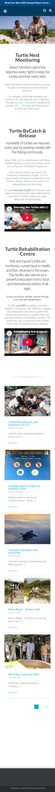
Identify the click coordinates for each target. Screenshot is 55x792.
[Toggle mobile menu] (50, 10)
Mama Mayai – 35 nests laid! (24, 609)
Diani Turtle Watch (27, 102)
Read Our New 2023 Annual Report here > (27, 2)
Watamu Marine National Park (22, 181)
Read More (12, 443)
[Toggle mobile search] (44, 10)
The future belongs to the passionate (23, 551)
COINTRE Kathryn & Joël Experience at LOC (22, 423)
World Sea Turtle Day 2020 (23, 674)
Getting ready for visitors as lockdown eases (24, 487)
